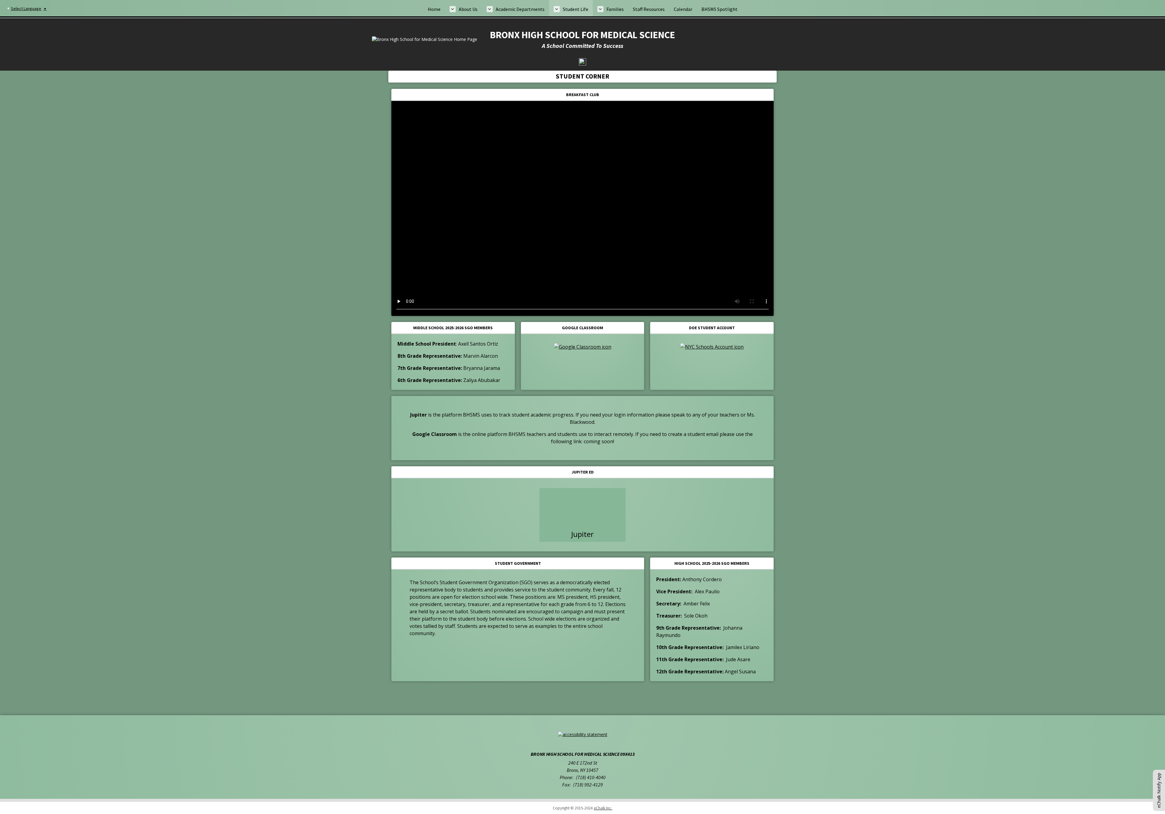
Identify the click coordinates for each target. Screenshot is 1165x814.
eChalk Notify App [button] (1159, 790)
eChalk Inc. (603, 808)
